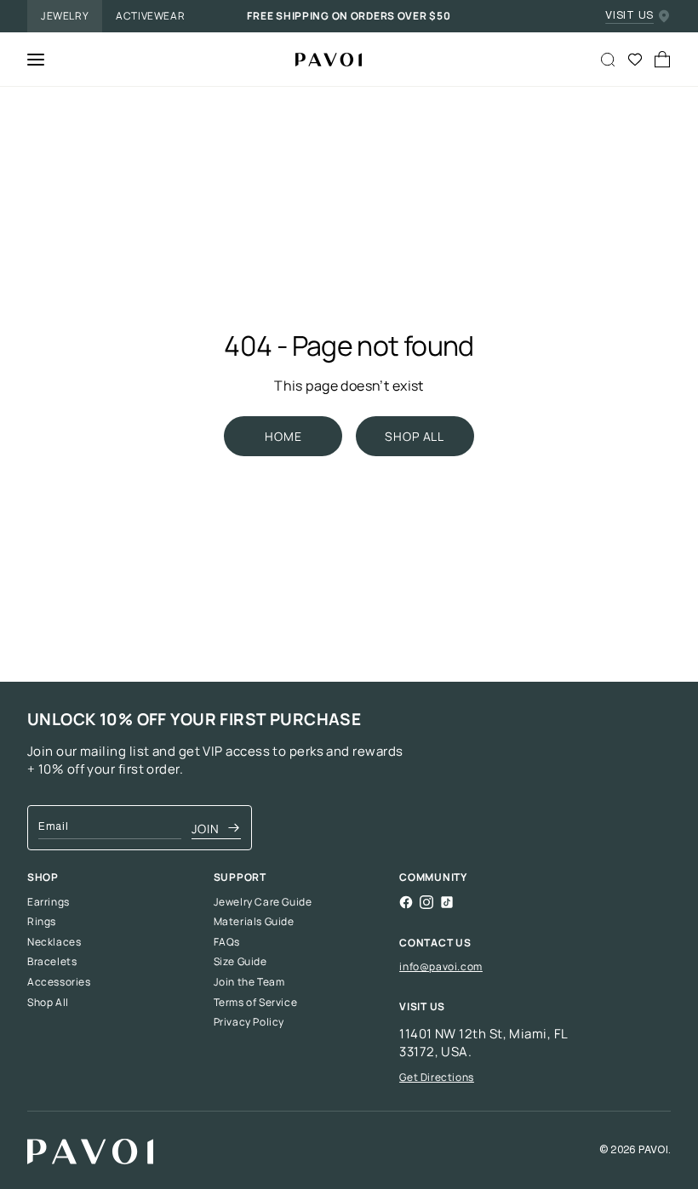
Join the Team (249, 982)
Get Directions (436, 1077)
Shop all (414, 436)
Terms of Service (256, 1002)
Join (205, 828)
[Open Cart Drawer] (662, 59)
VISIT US (629, 16)
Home (283, 436)
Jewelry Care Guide (263, 902)
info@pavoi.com (440, 966)
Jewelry (65, 16)
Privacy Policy (249, 1022)
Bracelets (52, 962)
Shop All (48, 1002)
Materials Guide (254, 922)
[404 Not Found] (322, 59)
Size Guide (240, 962)
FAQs (227, 942)
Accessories (59, 982)
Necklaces (54, 942)
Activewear (150, 16)
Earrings (48, 902)
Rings (41, 922)
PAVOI (653, 1151)
